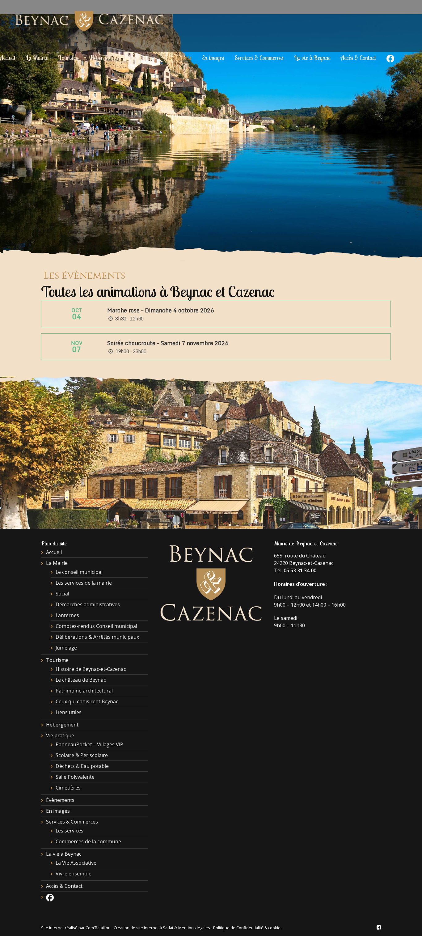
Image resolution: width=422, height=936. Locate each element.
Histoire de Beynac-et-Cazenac (91, 669)
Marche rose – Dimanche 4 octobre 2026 (160, 310)
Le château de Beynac (81, 679)
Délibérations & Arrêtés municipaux (97, 636)
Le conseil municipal (79, 572)
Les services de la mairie (84, 582)
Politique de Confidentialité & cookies (248, 927)
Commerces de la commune (88, 841)
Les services (69, 830)
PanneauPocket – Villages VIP (89, 744)
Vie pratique (142, 57)
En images (213, 57)
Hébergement (104, 57)
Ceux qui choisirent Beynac (87, 701)
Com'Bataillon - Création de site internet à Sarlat (130, 927)
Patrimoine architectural (84, 690)
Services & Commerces (259, 57)
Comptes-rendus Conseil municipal (96, 626)
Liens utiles (69, 712)
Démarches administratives (88, 604)
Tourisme (68, 57)
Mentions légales (194, 927)
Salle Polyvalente (75, 776)
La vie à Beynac (312, 57)
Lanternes (67, 615)
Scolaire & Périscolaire (82, 755)
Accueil (54, 552)
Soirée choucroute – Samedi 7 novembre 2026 (167, 343)
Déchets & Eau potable (82, 766)
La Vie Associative (76, 862)
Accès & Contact (358, 57)
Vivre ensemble (73, 873)
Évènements (179, 57)
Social (62, 593)
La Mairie (37, 57)
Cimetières (68, 787)
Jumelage (66, 647)
